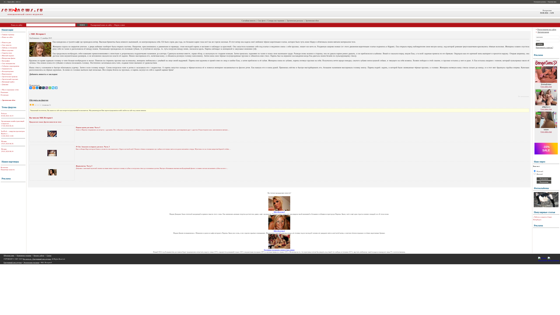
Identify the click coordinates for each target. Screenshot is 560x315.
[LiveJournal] (43, 87)
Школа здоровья (7, 50)
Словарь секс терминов (275, 20)
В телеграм (4, 95)
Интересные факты (8, 58)
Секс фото (261, 20)
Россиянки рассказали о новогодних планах (279, 250)
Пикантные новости (8, 169)
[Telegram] (56, 87)
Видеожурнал (7, 74)
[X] (40, 87)
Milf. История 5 (279, 212)
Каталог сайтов (39, 255)
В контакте (4, 92)
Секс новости (6, 45)
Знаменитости (7, 69)
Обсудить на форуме (38, 100)
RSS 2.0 (18, 2)
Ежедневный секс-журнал (13, 262)
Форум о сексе (119, 25)
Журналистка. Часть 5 (84, 166)
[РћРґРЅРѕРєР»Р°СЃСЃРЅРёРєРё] (34, 87)
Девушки (5, 84)
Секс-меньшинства (8, 63)
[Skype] (53, 87)
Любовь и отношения (9, 48)
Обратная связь (552, 2)
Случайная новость (249, 20)
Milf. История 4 (279, 231)
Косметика (4, 167)
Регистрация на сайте (546, 29)
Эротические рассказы (295, 20)
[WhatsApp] (50, 87)
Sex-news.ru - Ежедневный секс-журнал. (37, 259)
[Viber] (46, 87)
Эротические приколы (9, 76)
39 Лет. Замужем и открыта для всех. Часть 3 (93, 147)
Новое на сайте (7, 37)
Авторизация (543, 32)
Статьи (49, 255)
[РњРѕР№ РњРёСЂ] (37, 87)
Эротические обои (312, 20)
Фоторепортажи (8, 71)
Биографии (6, 61)
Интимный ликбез (8, 82)
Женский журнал (8, 55)
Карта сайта (11, 2)
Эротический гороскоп (10, 79)
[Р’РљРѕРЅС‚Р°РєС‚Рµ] (30, 87)
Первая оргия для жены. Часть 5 (88, 127)
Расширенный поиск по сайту (101, 25)
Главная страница (8, 34)
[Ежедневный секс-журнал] (22, 16)
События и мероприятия (10, 66)
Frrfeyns (4, 113)
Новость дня (6, 42)
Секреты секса (7, 53)
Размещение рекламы (540, 2)
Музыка (4, 141)
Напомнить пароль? (544, 47)
